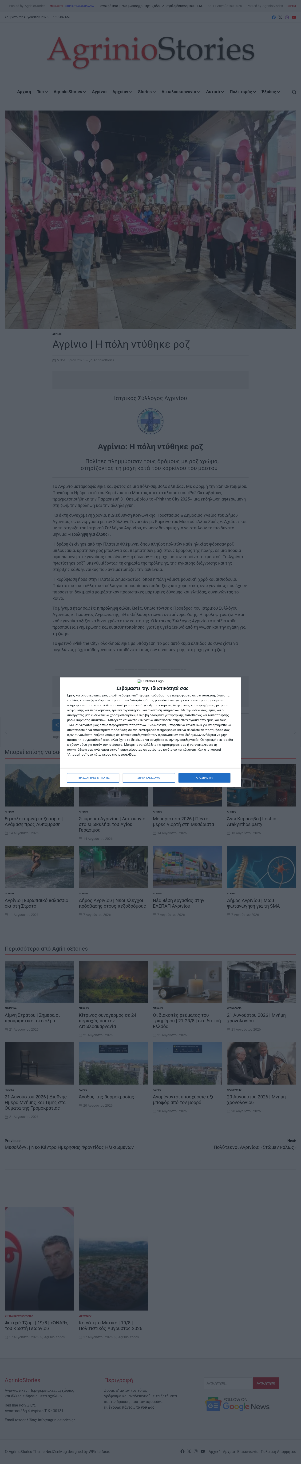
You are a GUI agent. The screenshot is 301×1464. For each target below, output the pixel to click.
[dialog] (150, 732)
